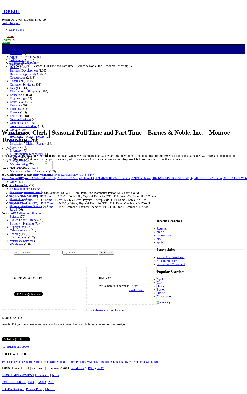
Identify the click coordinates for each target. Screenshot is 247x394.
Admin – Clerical (20, 56)
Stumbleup (152, 361)
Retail (13, 209)
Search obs (16, 29)
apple (160, 242)
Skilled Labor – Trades (24, 220)
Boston (161, 289)
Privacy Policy (35, 389)
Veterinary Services (21, 240)
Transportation (18, 237)
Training (15, 234)
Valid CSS (77, 368)
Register (162, 228)
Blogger (126, 361)
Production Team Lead (170, 257)
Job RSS (50, 389)
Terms (55, 375)
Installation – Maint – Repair (27, 143)
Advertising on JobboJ (15, 346)
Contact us (42, 375)
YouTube (29, 361)
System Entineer (167, 260)
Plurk (72, 361)
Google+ (62, 361)
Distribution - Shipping (23, 62)
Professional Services (23, 188)
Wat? (9, 252)
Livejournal (138, 361)
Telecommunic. (19, 230)
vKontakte (93, 361)
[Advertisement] (123, 98)
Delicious (106, 361)
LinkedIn (50, 361)
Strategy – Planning (22, 223)
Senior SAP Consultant (171, 264)
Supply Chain (18, 227)
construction (164, 235)
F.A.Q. (32, 382)
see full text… (36, 168)
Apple (160, 279)
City (159, 282)
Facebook (17, 361)
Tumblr (40, 361)
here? (57, 252)
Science (14, 216)
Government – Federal (23, 126)
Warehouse (16, 244)
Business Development (24, 70)
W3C (100, 368)
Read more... (136, 290)
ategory (14, 49)
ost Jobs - (11, 23)
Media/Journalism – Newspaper (29, 171)
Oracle (161, 293)
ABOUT (42, 382)
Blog (167, 302)
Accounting (17, 53)
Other (13, 181)
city (159, 239)
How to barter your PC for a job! (106, 310)
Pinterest (81, 361)
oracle (160, 232)
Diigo (116, 361)
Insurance (16, 147)
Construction (164, 296)
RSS (91, 368)
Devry (160, 286)
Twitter (6, 361)
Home (13, 59)
